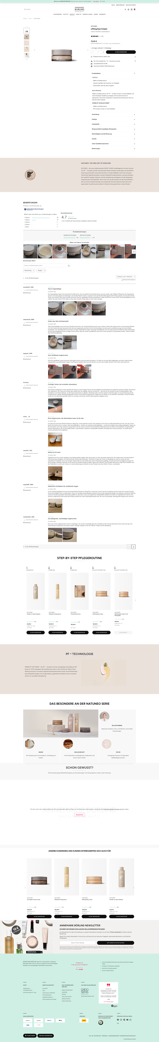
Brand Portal (66, 999)
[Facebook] (118, 1020)
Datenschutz (97, 1035)
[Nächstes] (88, 49)
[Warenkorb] (131, 9)
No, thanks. (102, 1)
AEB (92, 1035)
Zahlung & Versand (48, 993)
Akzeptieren (79, 815)
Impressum (105, 1035)
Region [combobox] (40, 270)
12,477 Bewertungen (108, 1001)
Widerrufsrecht (47, 997)
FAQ (43, 990)
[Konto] (125, 9)
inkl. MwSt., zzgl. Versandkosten (111, 43)
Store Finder (31, 1035)
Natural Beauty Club (29, 992)
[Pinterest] (124, 1020)
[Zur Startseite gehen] (79, 9)
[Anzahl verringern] (93, 52)
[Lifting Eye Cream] (61, 48)
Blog (113, 5)
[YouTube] (127, 1020)
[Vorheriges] (34, 49)
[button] (135, 56)
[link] (72, 217)
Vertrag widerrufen (45, 1035)
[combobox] (40, 9)
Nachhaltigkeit (131, 5)
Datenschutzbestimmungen (111, 809)
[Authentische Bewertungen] (34, 209)
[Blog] (118, 1023)
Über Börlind (120, 5)
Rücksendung (46, 995)
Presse (64, 994)
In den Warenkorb (121, 52)
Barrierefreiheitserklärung (127, 1035)
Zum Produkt (123, 632)
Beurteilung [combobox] (28, 270)
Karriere (64, 992)
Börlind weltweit (67, 990)
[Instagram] (121, 1020)
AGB (90, 1035)
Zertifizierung (66, 1001)
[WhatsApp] (130, 1020)
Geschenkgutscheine (49, 999)
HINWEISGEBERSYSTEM (113, 1035)
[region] (55, 49)
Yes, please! (96, 1)
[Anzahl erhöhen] (103, 52)
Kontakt (45, 988)
